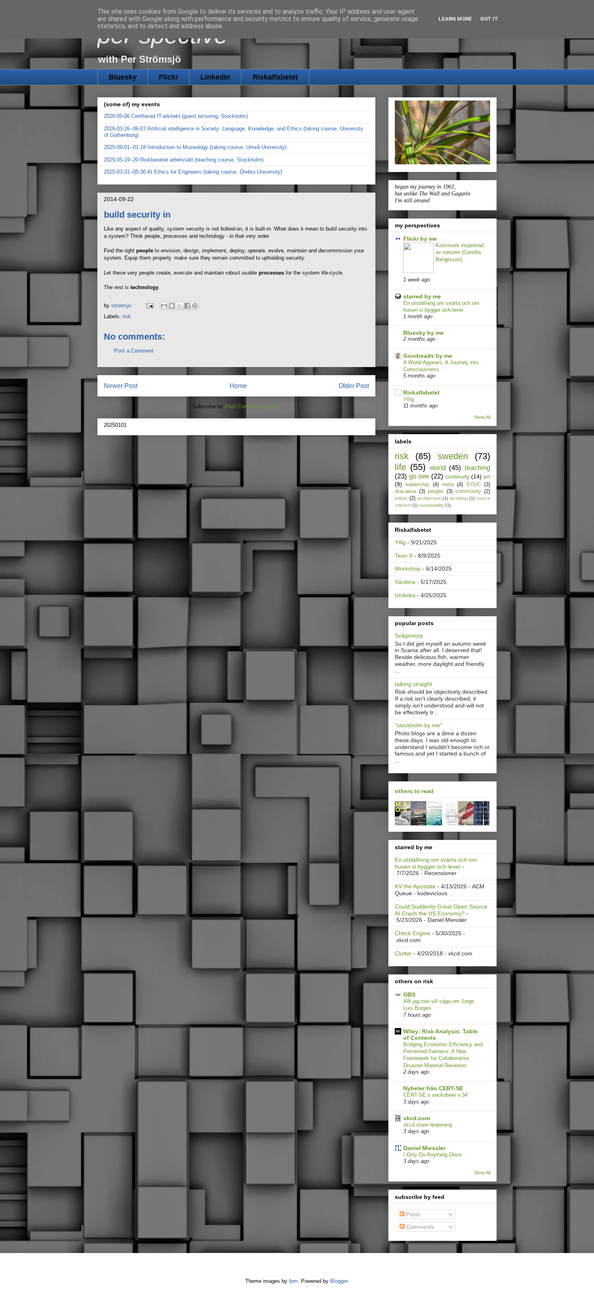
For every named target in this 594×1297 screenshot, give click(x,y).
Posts (412, 1214)
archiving (459, 498)
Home (238, 385)
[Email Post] (149, 305)
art (486, 476)
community (468, 491)
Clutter (403, 953)
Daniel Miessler (424, 1148)
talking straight (413, 684)
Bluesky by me (423, 332)
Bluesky (123, 77)
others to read (414, 791)
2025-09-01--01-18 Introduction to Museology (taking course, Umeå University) (195, 147)
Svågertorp (409, 635)
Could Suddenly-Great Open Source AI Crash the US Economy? (441, 910)
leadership (417, 484)
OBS (409, 994)
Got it (489, 19)
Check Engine (412, 933)
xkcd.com (416, 1118)
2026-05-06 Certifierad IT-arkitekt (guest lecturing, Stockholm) (176, 116)
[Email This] (164, 306)
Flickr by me (420, 238)
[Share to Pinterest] (195, 306)
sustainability (431, 505)
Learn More (455, 19)
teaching (477, 468)
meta (448, 484)
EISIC (474, 484)
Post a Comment (134, 351)
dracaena (405, 491)
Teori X (404, 555)
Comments (419, 1227)
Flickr (168, 77)
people (435, 491)
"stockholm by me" (418, 725)
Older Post (354, 385)
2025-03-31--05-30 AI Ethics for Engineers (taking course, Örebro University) (193, 172)
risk (126, 316)
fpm (293, 1281)
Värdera (405, 582)
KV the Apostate (415, 886)
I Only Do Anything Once (432, 1155)
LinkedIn (215, 77)
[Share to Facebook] (187, 306)
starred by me (422, 296)
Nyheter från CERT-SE (433, 1088)
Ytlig (408, 399)
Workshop (408, 568)
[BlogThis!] (172, 306)
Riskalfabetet (275, 77)
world (438, 468)
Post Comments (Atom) (252, 406)
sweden (453, 456)
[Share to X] (179, 306)
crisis (401, 498)
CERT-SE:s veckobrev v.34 (435, 1095)
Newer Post (120, 385)
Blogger (339, 1281)
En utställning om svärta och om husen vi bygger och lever (436, 863)
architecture (429, 498)
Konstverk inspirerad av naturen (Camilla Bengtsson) (460, 252)
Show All (482, 417)
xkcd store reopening (427, 1125)
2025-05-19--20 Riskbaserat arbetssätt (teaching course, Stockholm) (183, 160)
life (400, 467)
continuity (457, 476)
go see (419, 476)
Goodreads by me (427, 356)
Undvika (405, 595)
